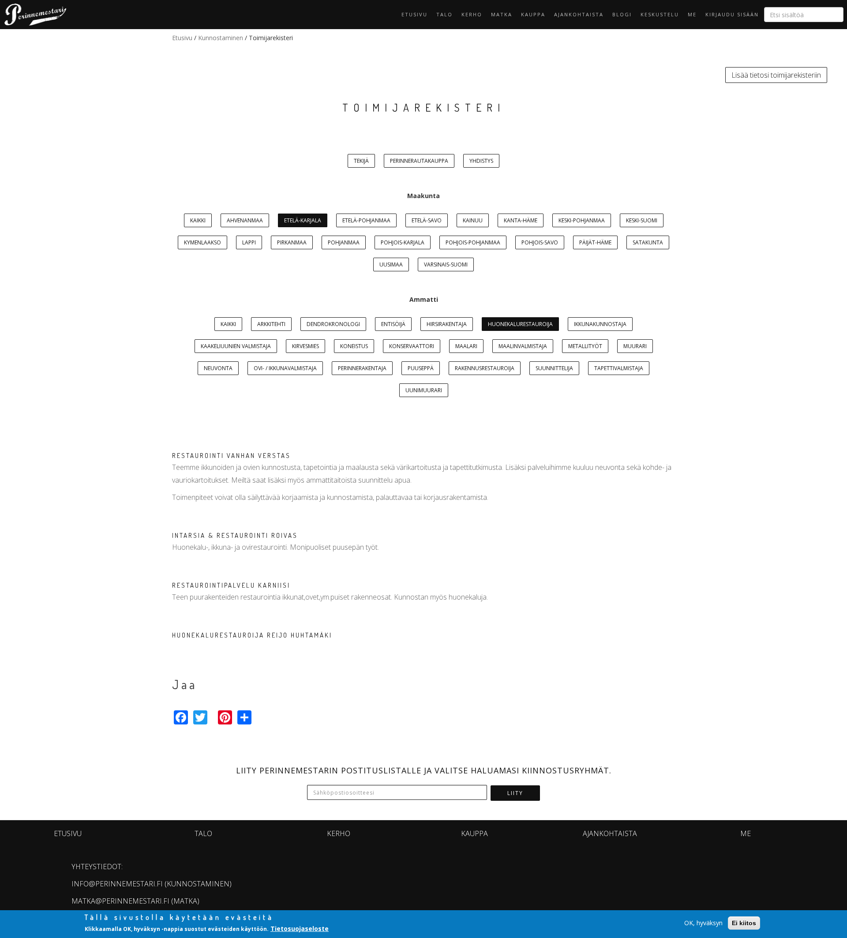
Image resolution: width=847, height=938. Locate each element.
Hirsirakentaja (447, 324)
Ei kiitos (744, 923)
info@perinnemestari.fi (117, 884)
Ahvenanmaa (245, 220)
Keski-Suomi (641, 220)
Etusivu (414, 14)
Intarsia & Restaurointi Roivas (235, 535)
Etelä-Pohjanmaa (366, 220)
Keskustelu (660, 14)
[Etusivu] (33, 15)
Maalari (466, 346)
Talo (444, 14)
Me (692, 14)
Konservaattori (411, 346)
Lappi (249, 242)
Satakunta (648, 242)
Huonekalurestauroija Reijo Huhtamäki (252, 635)
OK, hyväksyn (703, 923)
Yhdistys (481, 161)
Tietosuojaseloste (299, 928)
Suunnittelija (554, 368)
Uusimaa (391, 264)
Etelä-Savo (427, 220)
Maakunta (423, 195)
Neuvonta (218, 368)
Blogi (622, 14)
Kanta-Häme (520, 220)
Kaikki (198, 220)
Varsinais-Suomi (446, 264)
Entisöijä (393, 324)
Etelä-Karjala (302, 220)
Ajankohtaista (578, 14)
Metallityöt (585, 346)
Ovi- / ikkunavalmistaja (285, 368)
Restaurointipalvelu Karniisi (231, 585)
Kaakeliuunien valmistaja (236, 346)
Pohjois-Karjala (402, 242)
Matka (501, 14)
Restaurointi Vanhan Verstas (231, 455)
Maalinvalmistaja (522, 346)
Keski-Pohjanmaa (581, 220)
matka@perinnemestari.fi (120, 901)
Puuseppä (421, 368)
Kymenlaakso (202, 242)
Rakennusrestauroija (484, 368)
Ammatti (423, 299)
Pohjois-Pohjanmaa (473, 242)
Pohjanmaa (344, 242)
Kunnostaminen (220, 38)
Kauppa (533, 14)
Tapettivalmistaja (618, 368)
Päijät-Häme (595, 242)
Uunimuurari (423, 390)
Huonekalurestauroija (520, 324)
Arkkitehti (271, 324)
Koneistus (354, 346)
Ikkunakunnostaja (600, 324)
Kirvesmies (305, 346)
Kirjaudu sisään (732, 14)
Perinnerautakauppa (419, 161)
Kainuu (473, 220)
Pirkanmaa (292, 242)
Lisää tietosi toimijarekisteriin (776, 75)
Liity (515, 793)
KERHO (471, 14)
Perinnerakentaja (362, 368)
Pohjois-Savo (539, 242)
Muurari (635, 346)
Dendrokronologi (333, 324)
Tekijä (361, 161)
